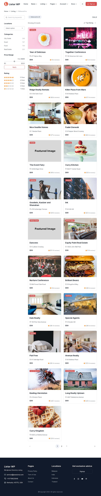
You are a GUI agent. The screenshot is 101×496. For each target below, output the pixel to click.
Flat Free (34, 355)
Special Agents (72, 318)
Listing (13, 11)
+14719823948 (12, 479)
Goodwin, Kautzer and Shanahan (40, 203)
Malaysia (54, 471)
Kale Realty (35, 318)
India (53, 474)
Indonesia (55, 478)
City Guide (14, 38)
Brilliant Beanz (72, 280)
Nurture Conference (39, 280)
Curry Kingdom (37, 431)
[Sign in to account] (82, 4)
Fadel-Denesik (72, 127)
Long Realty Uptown (74, 393)
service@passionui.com (15, 475)
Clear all (94, 17)
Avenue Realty (72, 355)
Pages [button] (52, 4)
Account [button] (63, 4)
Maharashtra (34, 17)
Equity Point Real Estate (76, 243)
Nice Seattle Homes (39, 127)
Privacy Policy (32, 471)
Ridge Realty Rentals (39, 90)
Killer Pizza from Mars (75, 90)
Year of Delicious (38, 52)
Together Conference (75, 52)
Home (26, 4)
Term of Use (32, 474)
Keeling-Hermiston (38, 393)
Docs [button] (73, 4)
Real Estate (14, 49)
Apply (14, 67)
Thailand (54, 482)
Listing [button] (42, 4)
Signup (82, 471)
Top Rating (89, 23)
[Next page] (95, 446)
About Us (31, 478)
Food (14, 46)
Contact (30, 482)
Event (14, 42)
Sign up (92, 4)
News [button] (33, 4)
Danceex (34, 243)
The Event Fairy (37, 165)
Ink (66, 202)
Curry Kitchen (72, 165)
